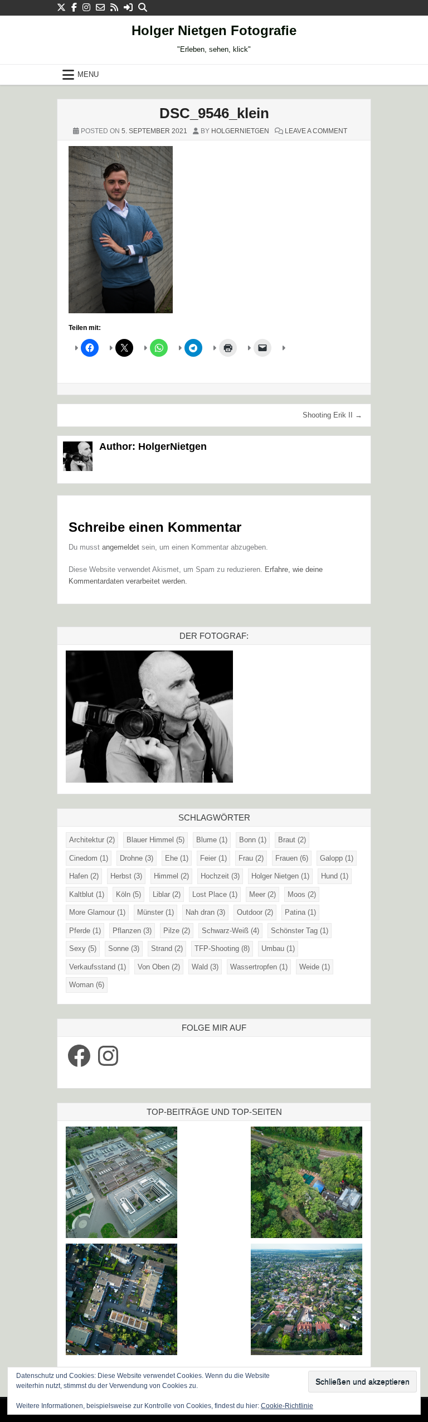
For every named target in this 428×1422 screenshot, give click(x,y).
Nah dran (205, 912)
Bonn (252, 840)
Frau (251, 858)
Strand (167, 948)
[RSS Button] (114, 7)
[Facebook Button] (74, 7)
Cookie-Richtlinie (287, 1406)
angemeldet (120, 547)
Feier (213, 858)
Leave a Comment (316, 131)
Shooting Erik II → (332, 415)
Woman (86, 985)
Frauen (291, 858)
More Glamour (97, 912)
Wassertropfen (259, 967)
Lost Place (214, 894)
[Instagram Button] (86, 7)
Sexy (82, 948)
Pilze (176, 930)
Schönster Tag (299, 930)
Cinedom (88, 858)
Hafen (84, 876)
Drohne (136, 858)
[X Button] (61, 7)
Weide (314, 967)
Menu (88, 74)
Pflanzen (132, 930)
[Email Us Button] (100, 7)
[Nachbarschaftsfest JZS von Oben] (121, 1301)
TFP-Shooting (222, 948)
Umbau (278, 948)
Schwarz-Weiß (230, 930)
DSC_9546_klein (214, 113)
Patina (300, 912)
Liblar (167, 894)
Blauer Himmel (155, 840)
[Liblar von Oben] (306, 1301)
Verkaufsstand (97, 967)
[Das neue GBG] (121, 1184)
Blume (211, 840)
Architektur (92, 840)
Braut (292, 840)
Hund (334, 876)
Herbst (126, 876)
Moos (302, 894)
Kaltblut (86, 894)
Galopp (336, 858)
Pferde (85, 930)
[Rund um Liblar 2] (306, 1184)
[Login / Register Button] (128, 7)
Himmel (171, 876)
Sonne (123, 948)
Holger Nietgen (280, 876)
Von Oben (159, 967)
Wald (205, 967)
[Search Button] (142, 7)
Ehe (176, 858)
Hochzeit (220, 876)
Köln (128, 894)
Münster (155, 912)
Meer (262, 894)
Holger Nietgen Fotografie (214, 30)
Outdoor (255, 912)
